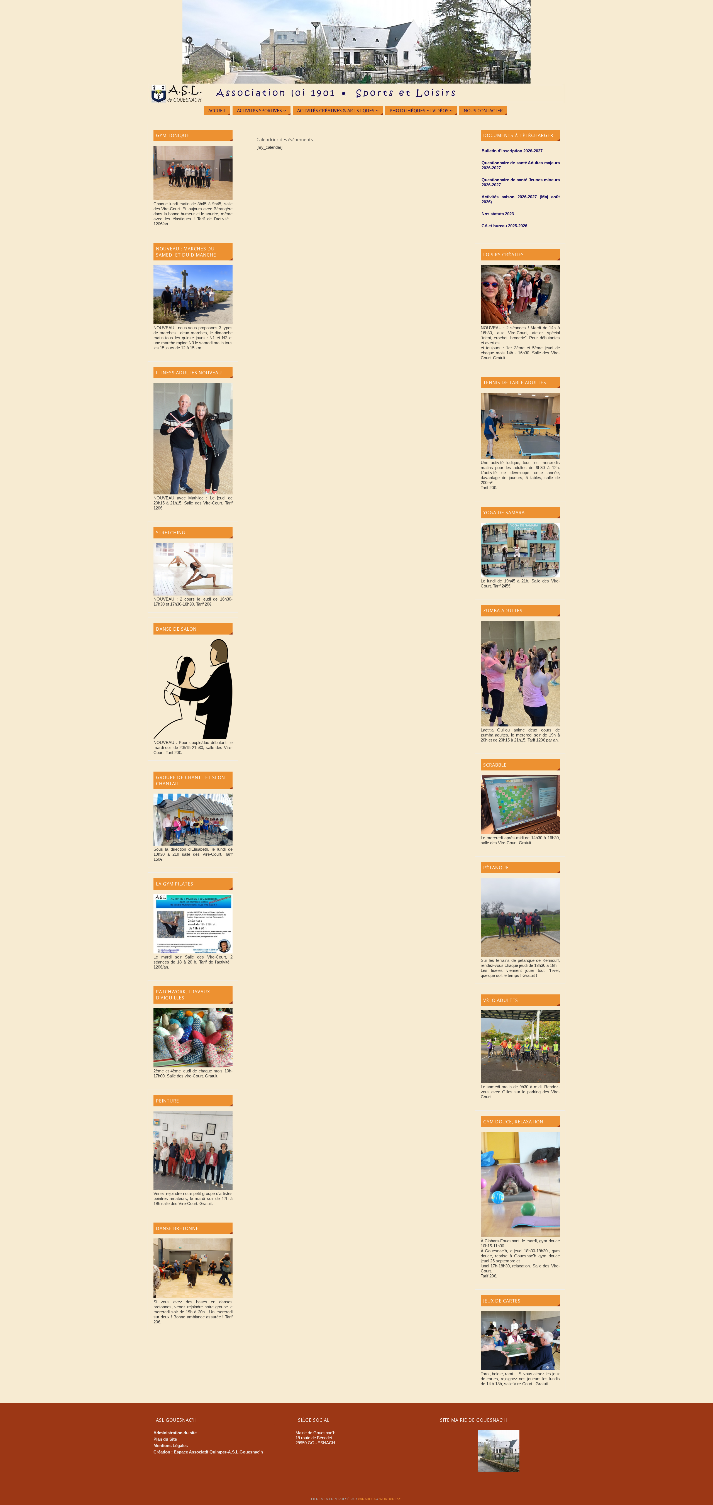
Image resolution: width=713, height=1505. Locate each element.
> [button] (523, 40)
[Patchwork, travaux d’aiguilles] (193, 1065)
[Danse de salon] (193, 737)
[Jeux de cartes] (520, 1368)
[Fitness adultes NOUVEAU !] (193, 493)
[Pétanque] (520, 955)
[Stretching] (193, 594)
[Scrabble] (520, 832)
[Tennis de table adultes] (520, 457)
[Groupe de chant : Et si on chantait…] (193, 844)
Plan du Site (165, 1439)
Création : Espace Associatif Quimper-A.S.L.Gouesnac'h (208, 1452)
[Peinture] (193, 1188)
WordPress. (390, 1499)
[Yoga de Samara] (520, 576)
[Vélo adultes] (520, 1081)
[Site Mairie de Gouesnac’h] (499, 1451)
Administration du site (175, 1432)
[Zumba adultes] (520, 725)
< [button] (189, 40)
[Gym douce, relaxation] (520, 1235)
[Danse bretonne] (193, 1296)
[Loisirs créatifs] (520, 322)
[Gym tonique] (193, 198)
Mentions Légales (170, 1445)
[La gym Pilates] (193, 952)
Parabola (366, 1499)
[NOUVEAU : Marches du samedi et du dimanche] (193, 322)
